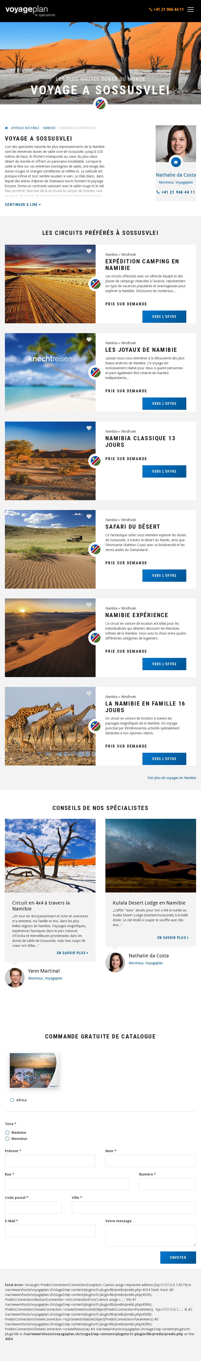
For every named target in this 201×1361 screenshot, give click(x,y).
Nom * (110, 1151)
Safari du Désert (132, 526)
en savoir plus (72, 953)
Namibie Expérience (136, 615)
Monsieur (19, 1139)
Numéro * (147, 1174)
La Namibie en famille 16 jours (145, 706)
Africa (21, 1100)
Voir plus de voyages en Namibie (172, 778)
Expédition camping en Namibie (142, 264)
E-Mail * (11, 1221)
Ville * (77, 1198)
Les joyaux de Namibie (141, 349)
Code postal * (16, 1198)
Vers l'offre (164, 317)
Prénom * (13, 1151)
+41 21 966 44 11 (178, 192)
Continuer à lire (22, 205)
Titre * (10, 1124)
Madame (19, 1132)
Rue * (9, 1174)
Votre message (118, 1221)
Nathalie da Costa (176, 175)
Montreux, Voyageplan (176, 182)
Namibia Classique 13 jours (140, 441)
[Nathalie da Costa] (176, 143)
